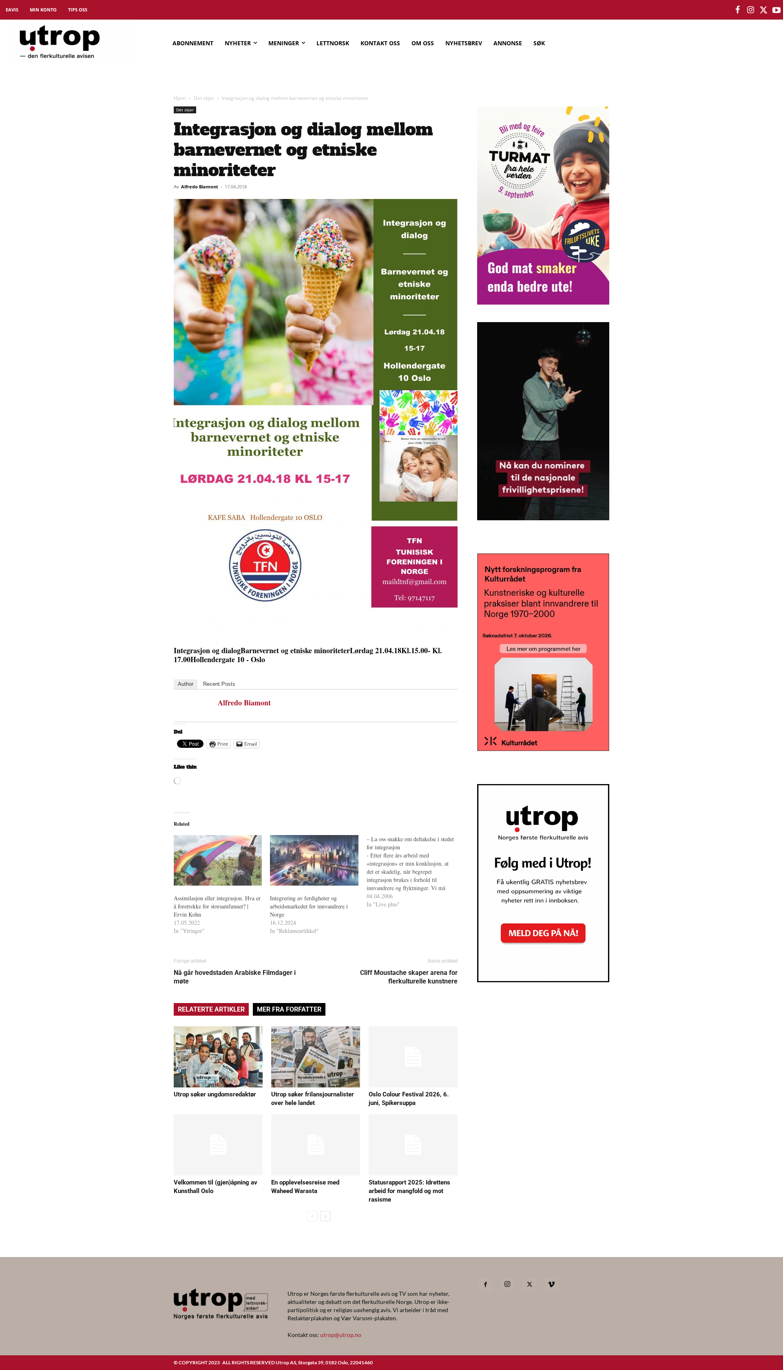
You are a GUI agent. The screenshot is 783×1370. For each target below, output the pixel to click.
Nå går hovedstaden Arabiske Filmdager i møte (235, 977)
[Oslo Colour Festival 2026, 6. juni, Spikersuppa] (413, 1056)
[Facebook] (485, 1285)
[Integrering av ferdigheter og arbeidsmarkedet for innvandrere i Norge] (314, 860)
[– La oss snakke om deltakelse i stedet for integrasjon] (415, 871)
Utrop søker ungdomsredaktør (215, 1094)
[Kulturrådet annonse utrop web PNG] (543, 748)
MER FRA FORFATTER (289, 1009)
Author (185, 684)
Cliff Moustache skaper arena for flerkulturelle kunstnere (409, 977)
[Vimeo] (551, 1285)
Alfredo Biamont (199, 186)
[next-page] (325, 1216)
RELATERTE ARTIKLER (211, 1009)
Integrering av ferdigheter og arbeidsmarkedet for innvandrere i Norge (309, 906)
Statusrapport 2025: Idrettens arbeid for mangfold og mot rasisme (409, 1191)
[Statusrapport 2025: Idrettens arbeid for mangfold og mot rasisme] (413, 1145)
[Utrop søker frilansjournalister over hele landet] (315, 1056)
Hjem (180, 98)
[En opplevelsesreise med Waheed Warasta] (315, 1145)
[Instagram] (507, 1284)
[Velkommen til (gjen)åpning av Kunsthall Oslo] (218, 1145)
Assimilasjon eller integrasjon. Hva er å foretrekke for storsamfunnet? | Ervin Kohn (217, 906)
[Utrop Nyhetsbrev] (543, 979)
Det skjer (204, 98)
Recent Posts (219, 684)
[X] (529, 1285)
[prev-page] (312, 1216)
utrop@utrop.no (340, 1334)
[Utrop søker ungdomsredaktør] (218, 1056)
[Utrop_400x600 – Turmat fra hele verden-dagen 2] (543, 302)
